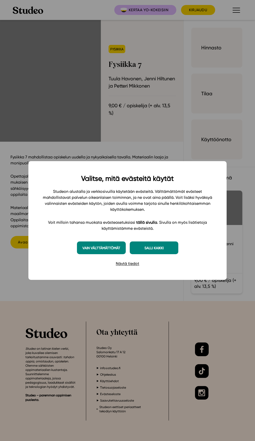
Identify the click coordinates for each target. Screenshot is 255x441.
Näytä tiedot (127, 263)
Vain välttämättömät (101, 248)
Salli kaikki (154, 248)
